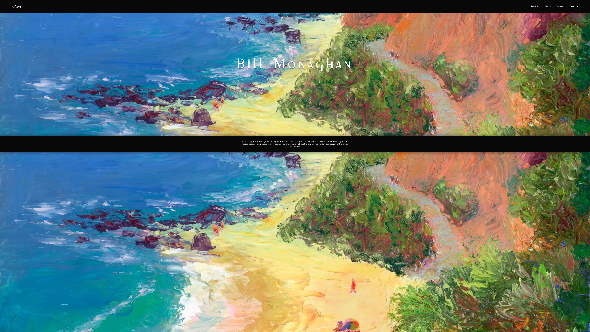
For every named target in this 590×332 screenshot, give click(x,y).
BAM (16, 7)
